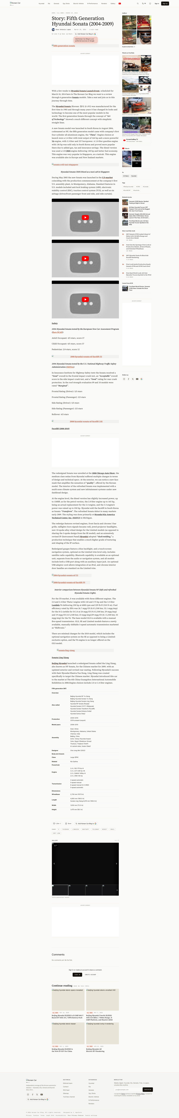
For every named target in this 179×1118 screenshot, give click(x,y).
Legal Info (50, 1115)
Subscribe (147, 1089)
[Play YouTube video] (85, 217)
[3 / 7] (94, 890)
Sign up (165, 3)
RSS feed (66, 1090)
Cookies (36, 1115)
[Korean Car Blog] (17, 3)
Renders (104, 3)
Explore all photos (128, 46)
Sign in (157, 3)
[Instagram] (124, 379)
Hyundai (41, 3)
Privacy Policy (140, 1094)
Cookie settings (91, 1115)
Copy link (56, 833)
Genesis (56, 3)
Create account (90, 974)
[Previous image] (55, 863)
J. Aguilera (77, 1112)
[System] (150, 3)
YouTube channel (69, 1097)
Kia (49, 3)
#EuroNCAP (126, 190)
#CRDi (138, 186)
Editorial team (67, 1083)
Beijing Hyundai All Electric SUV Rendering (95, 1050)
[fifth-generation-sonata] (85, 863)
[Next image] (116, 863)
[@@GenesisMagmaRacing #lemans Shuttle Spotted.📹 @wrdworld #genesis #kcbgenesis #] (136, 159)
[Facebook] (128, 379)
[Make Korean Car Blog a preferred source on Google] (141, 379)
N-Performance (92, 3)
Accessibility (61, 1115)
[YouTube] (137, 379)
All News (60, 13)
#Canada (145, 186)
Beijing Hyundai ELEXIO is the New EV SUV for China (62, 1050)
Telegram (95, 829)
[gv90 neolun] (129, 37)
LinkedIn (75, 829)
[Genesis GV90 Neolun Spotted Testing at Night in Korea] (129, 22)
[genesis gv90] (144, 37)
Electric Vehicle (78, 3)
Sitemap (66, 1093)
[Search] (138, 3)
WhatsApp (85, 829)
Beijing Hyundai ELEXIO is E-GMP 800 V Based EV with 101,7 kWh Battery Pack (67, 1016)
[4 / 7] (110, 890)
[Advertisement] (85, 70)
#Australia (136, 190)
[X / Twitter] (133, 379)
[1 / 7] (60, 890)
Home (53, 13)
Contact (65, 1086)
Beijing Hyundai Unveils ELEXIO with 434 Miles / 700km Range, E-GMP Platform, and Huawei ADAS (99, 1017)
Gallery (113, 3)
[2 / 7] (77, 890)
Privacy (29, 1115)
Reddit (104, 829)
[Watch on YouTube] (120, 3)
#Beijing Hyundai (128, 186)
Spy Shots (66, 3)
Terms (123, 1094)
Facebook (65, 829)
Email (113, 829)
